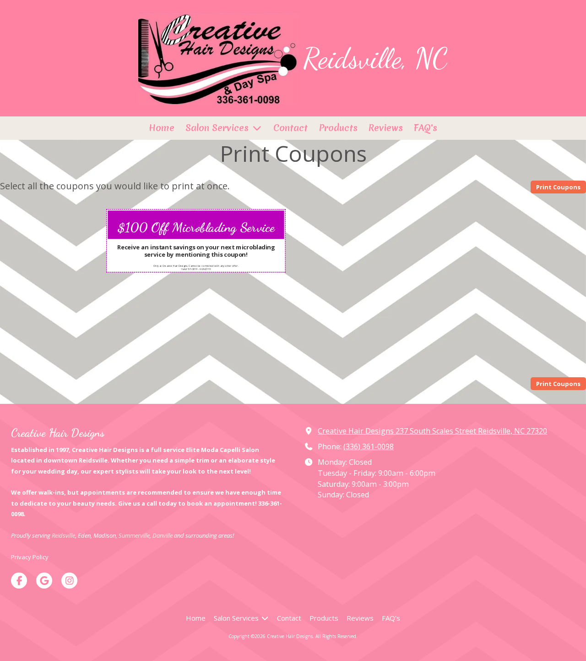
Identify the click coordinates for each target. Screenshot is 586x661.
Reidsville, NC (375, 58)
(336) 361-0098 (368, 446)
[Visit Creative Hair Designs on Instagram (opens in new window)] (69, 581)
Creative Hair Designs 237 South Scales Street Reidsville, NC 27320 (432, 431)
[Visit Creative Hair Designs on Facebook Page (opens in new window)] (19, 581)
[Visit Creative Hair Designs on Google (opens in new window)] (44, 581)
